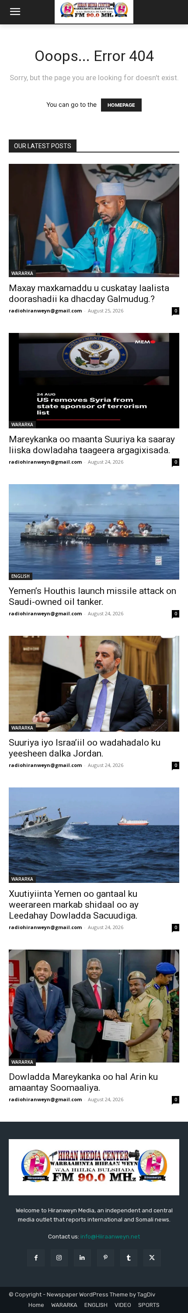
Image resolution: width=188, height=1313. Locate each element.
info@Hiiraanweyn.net (110, 1236)
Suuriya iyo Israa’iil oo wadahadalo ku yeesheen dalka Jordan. (84, 748)
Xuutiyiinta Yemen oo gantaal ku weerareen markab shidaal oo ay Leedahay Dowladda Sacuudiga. (74, 905)
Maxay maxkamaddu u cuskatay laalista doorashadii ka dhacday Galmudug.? (89, 293)
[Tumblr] (128, 1257)
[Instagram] (59, 1257)
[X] (151, 1257)
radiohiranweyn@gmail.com (45, 310)
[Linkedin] (82, 1257)
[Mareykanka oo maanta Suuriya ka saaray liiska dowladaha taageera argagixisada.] (94, 380)
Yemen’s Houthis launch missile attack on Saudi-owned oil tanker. (92, 596)
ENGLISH (20, 576)
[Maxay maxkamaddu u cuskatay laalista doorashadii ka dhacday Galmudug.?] (94, 220)
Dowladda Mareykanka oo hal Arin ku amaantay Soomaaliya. (83, 1082)
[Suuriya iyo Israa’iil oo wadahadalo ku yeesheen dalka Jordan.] (94, 683)
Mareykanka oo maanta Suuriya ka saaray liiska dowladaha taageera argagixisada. (92, 444)
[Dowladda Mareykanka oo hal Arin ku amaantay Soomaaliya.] (94, 1008)
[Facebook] (35, 1257)
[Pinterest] (105, 1257)
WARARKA (22, 273)
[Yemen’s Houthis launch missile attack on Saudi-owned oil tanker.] (94, 532)
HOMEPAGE (121, 105)
